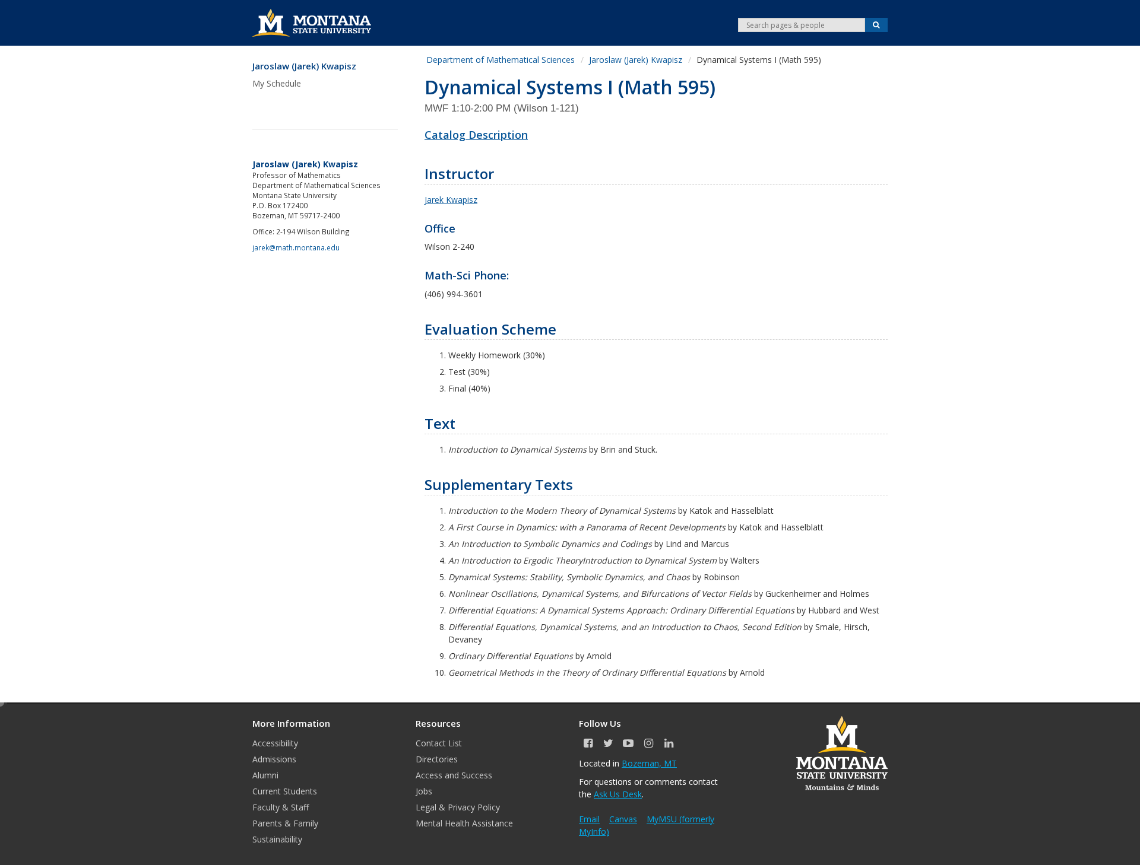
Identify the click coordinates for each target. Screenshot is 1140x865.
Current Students (284, 791)
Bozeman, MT (649, 763)
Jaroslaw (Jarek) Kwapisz (304, 66)
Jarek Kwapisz (451, 199)
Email (589, 819)
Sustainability (277, 839)
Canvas (623, 819)
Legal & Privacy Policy (458, 807)
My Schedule (276, 83)
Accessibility (275, 743)
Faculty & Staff (280, 807)
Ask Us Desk (618, 794)
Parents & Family (285, 823)
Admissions (274, 759)
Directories (437, 759)
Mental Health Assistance (464, 823)
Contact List (439, 743)
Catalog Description (476, 135)
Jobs (424, 791)
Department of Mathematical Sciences (500, 59)
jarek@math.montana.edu (296, 247)
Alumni (265, 775)
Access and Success (454, 775)
